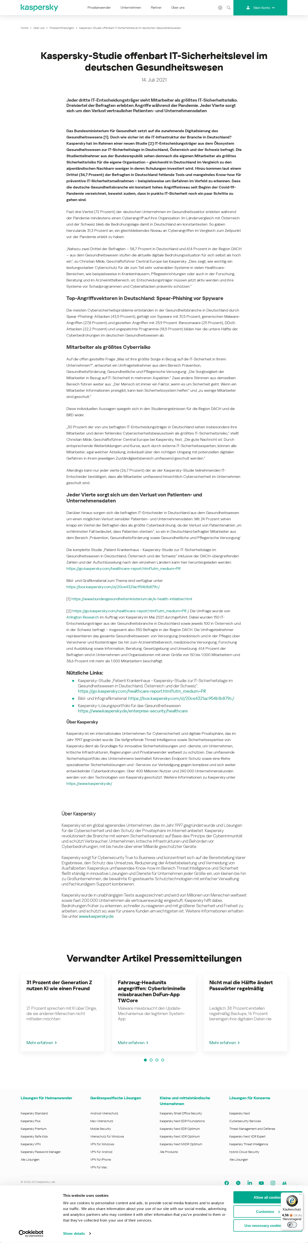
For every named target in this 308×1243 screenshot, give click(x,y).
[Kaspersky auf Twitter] (238, 1183)
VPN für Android (101, 1152)
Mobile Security (100, 1129)
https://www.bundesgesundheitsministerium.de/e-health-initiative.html (131, 599)
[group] (62, 1012)
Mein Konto (262, 8)
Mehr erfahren (39, 1042)
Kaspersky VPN (31, 1144)
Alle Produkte (169, 1152)
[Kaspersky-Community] (284, 1183)
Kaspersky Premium (33, 1129)
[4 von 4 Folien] (163, 1060)
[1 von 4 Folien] (145, 1060)
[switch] (292, 1225)
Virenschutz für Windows (107, 1136)
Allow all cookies (268, 1197)
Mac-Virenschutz (101, 1121)
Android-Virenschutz (104, 1113)
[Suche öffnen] (228, 7)
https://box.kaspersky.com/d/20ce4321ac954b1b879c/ (113, 587)
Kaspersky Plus (30, 1121)
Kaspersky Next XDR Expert (247, 1136)
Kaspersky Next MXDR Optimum (181, 1144)
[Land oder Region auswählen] (220, 7)
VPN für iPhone (100, 1159)
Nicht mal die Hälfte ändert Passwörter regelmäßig (241, 985)
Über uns (178, 7)
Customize (265, 1211)
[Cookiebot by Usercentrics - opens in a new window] (31, 1233)
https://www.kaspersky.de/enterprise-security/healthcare (133, 710)
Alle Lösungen (30, 1159)
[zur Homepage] (40, 7)
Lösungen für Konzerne (249, 1098)
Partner (156, 7)
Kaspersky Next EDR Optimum (180, 1129)
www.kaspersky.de (96, 916)
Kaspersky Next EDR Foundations (182, 1121)
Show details (74, 1233)
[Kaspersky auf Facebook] (227, 1183)
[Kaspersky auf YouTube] (261, 1183)
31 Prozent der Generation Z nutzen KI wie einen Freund (59, 985)
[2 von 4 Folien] (151, 1060)
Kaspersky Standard (34, 1113)
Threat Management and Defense (252, 1129)
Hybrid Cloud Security (244, 1152)
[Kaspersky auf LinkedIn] (250, 1183)
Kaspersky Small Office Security (181, 1113)
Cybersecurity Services (245, 1121)
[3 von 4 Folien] (157, 1060)
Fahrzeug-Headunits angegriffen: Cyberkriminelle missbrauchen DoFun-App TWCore (152, 991)
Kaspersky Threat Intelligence (248, 1144)
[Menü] (300, 1195)
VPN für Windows (102, 1144)
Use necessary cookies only (267, 1225)
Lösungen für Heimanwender (46, 1098)
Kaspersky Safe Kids (34, 1136)
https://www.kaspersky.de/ (89, 783)
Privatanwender (99, 7)
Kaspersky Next (239, 1113)
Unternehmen (131, 7)
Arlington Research (82, 617)
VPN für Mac (98, 1167)
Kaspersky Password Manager (41, 1152)
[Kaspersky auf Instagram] (273, 1183)
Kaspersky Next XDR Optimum (180, 1136)
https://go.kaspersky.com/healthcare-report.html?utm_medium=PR (123, 568)
